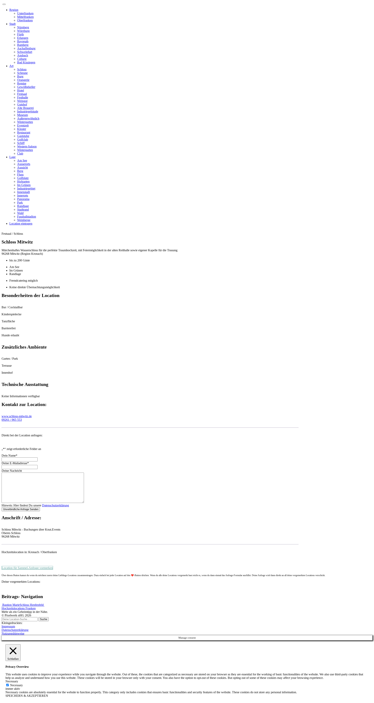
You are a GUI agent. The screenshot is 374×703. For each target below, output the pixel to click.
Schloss (21, 69)
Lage (12, 157)
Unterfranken (25, 13)
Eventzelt (23, 125)
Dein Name (9, 455)
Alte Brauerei (25, 108)
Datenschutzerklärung (55, 505)
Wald (20, 213)
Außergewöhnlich (28, 118)
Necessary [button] (11, 681)
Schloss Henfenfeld (32, 604)
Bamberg (22, 45)
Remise (21, 83)
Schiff (21, 143)
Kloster (21, 129)
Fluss (20, 174)
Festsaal (22, 94)
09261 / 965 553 (12, 419)
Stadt (12, 23)
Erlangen (22, 38)
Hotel (20, 90)
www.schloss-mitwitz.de (17, 416)
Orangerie (23, 80)
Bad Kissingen (26, 62)
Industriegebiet (26, 188)
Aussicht (22, 167)
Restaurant (23, 132)
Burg (20, 76)
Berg (20, 171)
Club (20, 153)
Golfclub (22, 139)
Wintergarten (25, 122)
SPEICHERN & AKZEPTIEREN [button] (26, 695)
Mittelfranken (25, 16)
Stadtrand (23, 209)
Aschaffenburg (26, 48)
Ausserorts (23, 164)
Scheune (22, 73)
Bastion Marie (11, 604)
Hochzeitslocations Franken (19, 608)
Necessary (16, 685)
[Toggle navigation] (4, 4)
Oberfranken (25, 20)
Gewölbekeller (26, 87)
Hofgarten (23, 181)
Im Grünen (24, 185)
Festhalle (22, 97)
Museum (22, 115)
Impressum (8, 626)
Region (13, 9)
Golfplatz (23, 178)
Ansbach (22, 55)
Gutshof (22, 104)
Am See (22, 160)
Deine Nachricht (12, 470)
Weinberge (23, 220)
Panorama (23, 199)
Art (11, 66)
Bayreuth (22, 41)
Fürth (20, 34)
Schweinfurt (24, 52)
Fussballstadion (26, 216)
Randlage (23, 206)
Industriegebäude (27, 111)
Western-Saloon (27, 146)
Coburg (21, 59)
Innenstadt (23, 192)
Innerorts (22, 195)
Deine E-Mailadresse (15, 463)
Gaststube (23, 136)
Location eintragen (20, 223)
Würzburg (23, 31)
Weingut (22, 101)
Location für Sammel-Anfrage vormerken (27, 567)
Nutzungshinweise (13, 633)
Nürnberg (23, 27)
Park (20, 202)
